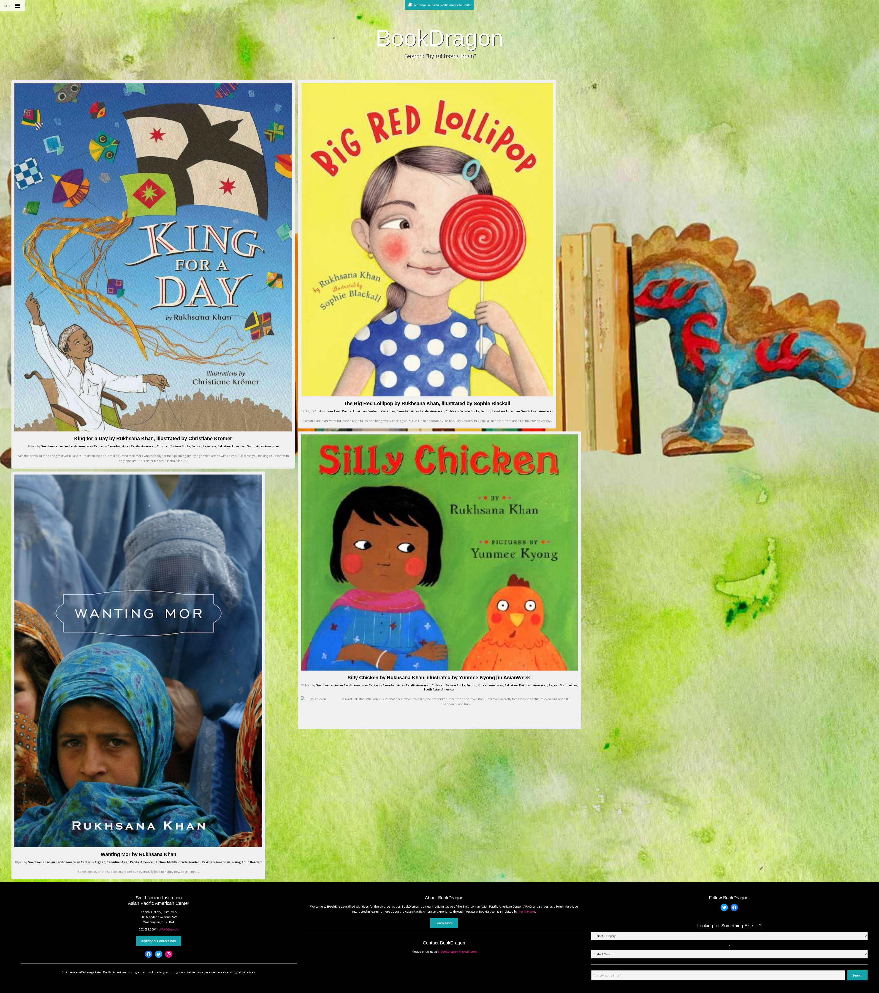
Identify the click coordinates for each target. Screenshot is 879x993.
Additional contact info (158, 941)
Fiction (196, 446)
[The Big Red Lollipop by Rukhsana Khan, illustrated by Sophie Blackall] (427, 395)
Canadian (388, 411)
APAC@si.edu (169, 929)
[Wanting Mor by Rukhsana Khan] (138, 846)
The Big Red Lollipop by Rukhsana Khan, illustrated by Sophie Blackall (427, 403)
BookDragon (439, 38)
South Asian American (263, 446)
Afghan (100, 862)
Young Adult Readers (246, 862)
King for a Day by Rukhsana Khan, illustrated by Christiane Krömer (153, 438)
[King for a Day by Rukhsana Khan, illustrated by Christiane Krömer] (153, 430)
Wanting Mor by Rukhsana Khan (138, 854)
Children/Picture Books (173, 446)
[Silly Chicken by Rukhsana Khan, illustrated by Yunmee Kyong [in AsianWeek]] (439, 669)
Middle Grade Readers (184, 862)
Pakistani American (231, 446)
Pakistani (209, 446)
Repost (554, 685)
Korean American (490, 685)
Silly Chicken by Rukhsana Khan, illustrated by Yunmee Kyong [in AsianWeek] (439, 677)
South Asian (568, 685)
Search (857, 975)
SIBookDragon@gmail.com (457, 951)
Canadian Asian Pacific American (131, 446)
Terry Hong (526, 911)
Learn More (444, 923)
